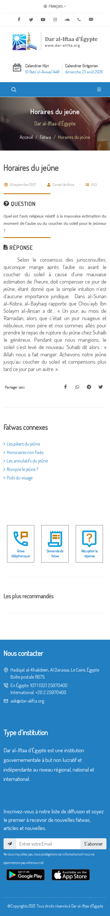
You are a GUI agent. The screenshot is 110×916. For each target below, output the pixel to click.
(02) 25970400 (53, 685)
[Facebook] (19, 19)
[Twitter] (31, 19)
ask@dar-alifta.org (27, 701)
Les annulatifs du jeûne (27, 461)
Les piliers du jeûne (23, 444)
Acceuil (26, 137)
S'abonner (93, 844)
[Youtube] (43, 19)
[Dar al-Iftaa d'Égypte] (55, 41)
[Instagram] (55, 19)
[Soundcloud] (67, 19)
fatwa (45, 137)
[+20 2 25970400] (79, 19)
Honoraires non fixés (25, 452)
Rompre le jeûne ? (22, 469)
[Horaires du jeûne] (65, 387)
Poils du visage (20, 478)
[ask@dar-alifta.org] (91, 19)
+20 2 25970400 (50, 692)
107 (33, 685)
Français (55, 6)
